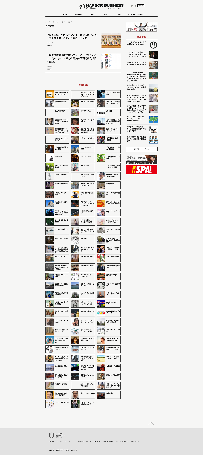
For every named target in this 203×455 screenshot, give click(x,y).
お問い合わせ (135, 441)
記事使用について (83, 441)
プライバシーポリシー (99, 441)
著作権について (114, 441)
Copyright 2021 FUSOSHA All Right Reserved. (63, 450)
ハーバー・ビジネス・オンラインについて (62, 441)
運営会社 (125, 441)
